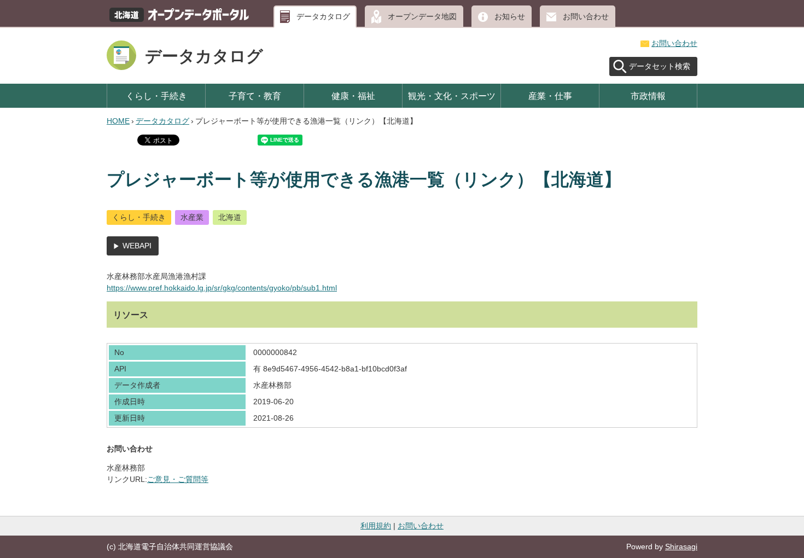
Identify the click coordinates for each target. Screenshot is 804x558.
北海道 (229, 217)
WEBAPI (137, 245)
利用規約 (375, 525)
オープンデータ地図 (422, 16)
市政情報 (648, 96)
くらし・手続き (156, 96)
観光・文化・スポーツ (452, 96)
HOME (118, 121)
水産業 (191, 217)
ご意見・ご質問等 (177, 479)
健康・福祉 (353, 96)
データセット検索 (659, 66)
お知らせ (509, 16)
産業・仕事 (550, 96)
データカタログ (323, 16)
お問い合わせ (586, 16)
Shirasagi (681, 546)
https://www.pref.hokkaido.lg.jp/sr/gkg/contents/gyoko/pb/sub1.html (222, 287)
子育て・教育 (255, 96)
